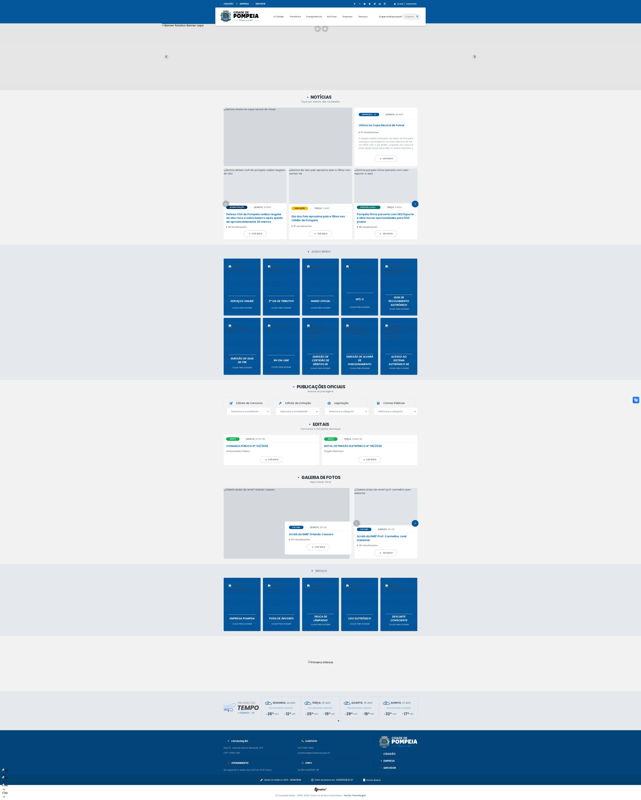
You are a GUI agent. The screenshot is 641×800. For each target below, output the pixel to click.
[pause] (325, 28)
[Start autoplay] (317, 28)
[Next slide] (474, 57)
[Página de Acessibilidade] (384, 4)
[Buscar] (417, 16)
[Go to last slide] (166, 57)
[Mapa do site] (379, 4)
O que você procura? (390, 16)
